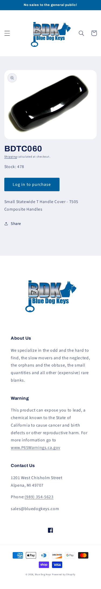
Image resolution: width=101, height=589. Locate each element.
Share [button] (16, 223)
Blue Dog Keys (43, 574)
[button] (7, 33)
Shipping (10, 157)
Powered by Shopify (63, 574)
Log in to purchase (32, 184)
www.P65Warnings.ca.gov (35, 448)
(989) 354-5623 (39, 497)
